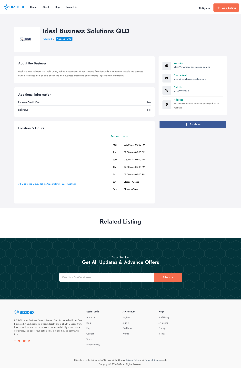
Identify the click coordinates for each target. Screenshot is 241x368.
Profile (125, 333)
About (45, 7)
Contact (90, 333)
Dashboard (127, 328)
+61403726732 (181, 91)
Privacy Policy (93, 344)
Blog (57, 7)
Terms (89, 339)
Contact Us (71, 7)
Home (33, 7)
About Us (90, 317)
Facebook (195, 124)
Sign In (125, 322)
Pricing (162, 328)
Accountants (64, 38)
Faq (88, 328)
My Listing (163, 322)
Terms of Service (153, 360)
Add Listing (229, 8)
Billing (162, 333)
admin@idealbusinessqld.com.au (190, 79)
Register (126, 317)
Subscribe (167, 277)
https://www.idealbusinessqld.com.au (192, 67)
